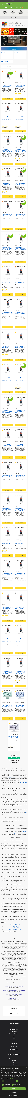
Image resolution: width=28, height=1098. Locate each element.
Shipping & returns (14, 1029)
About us (14, 1036)
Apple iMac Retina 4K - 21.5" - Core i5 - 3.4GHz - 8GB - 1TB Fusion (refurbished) (20, 379)
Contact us (14, 1060)
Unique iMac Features (14, 998)
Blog (14, 1062)
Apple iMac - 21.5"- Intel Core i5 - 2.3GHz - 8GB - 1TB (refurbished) (20, 118)
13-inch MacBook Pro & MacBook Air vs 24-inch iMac (14, 990)
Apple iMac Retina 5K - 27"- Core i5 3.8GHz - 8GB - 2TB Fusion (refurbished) (20, 607)
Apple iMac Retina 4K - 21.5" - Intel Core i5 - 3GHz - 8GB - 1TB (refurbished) (20, 216)
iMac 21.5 (19, 40)
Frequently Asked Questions (14, 1058)
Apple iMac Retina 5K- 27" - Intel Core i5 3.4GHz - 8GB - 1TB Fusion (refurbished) (7, 542)
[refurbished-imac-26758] (7, 564)
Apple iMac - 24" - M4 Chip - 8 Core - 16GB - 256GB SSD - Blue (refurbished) (20, 705)
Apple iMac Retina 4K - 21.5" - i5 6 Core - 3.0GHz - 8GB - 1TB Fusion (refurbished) (7, 607)
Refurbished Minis (15, 927)
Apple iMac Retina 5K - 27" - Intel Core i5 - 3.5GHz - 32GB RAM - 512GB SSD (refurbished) (7, 641)
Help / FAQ (7, 934)
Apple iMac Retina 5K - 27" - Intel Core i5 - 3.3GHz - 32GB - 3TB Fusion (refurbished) (7, 444)
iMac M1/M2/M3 (4, 61)
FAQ (14, 1027)
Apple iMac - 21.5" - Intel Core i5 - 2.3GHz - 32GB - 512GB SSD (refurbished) (7, 412)
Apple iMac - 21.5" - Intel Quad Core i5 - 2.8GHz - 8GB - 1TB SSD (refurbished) (7, 151)
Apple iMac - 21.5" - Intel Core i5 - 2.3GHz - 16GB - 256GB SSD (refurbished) (7, 249)
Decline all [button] (14, 1092)
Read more (11, 1078)
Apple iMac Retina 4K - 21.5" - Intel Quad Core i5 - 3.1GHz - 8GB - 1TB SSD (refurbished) (20, 183)
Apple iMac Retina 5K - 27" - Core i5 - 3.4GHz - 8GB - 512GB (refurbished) (20, 640)
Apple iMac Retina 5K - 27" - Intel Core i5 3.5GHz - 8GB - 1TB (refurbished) (20, 444)
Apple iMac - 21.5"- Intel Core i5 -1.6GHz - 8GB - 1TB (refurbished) (7, 85)
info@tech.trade (14, 1049)
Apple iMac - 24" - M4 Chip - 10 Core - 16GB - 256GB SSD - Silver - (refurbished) (13, 738)
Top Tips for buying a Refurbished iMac (18, 878)
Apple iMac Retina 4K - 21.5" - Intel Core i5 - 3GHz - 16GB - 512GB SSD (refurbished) (20, 281)
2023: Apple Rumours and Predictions (14, 994)
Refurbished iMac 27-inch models (15, 777)
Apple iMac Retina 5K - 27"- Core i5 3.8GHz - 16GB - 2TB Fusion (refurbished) (20, 542)
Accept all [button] (14, 1088)
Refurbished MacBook (5, 881)
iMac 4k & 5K (4, 57)
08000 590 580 (6, 7)
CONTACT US (11, 7)
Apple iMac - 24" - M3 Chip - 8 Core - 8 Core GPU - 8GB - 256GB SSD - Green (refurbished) (7, 705)
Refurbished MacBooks (15, 924)
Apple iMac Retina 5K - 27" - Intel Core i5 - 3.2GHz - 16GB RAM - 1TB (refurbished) (7, 575)
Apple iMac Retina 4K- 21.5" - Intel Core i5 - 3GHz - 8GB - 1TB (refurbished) (7, 281)
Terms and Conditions (14, 1033)
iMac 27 (7, 41)
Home (10, 25)
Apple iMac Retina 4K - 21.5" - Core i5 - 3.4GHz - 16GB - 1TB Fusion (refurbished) (20, 477)
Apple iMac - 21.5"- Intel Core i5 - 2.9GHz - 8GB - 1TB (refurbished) (20, 85)
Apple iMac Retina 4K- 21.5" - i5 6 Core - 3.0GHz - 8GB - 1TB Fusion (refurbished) (7, 314)
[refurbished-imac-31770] (7, 466)
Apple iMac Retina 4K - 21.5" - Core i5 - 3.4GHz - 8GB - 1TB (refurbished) (20, 248)
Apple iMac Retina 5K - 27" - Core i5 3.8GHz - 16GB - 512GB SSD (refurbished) (20, 510)
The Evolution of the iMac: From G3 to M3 (14, 986)
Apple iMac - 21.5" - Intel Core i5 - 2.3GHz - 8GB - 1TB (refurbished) (20, 150)
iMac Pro (16, 57)
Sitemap (14, 1038)
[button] (20, 94)
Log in (16, 0)
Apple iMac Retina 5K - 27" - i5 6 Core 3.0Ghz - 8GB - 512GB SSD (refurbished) (20, 673)
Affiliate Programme (14, 1064)
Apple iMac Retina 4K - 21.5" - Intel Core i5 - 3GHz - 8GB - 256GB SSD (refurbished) (7, 216)
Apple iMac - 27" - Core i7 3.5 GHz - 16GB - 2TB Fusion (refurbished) (20, 346)
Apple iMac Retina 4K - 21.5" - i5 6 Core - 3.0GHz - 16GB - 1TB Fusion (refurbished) (20, 575)
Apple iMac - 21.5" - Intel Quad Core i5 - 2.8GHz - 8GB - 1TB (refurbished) (6, 183)
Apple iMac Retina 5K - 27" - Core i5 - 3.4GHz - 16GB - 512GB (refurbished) (7, 673)
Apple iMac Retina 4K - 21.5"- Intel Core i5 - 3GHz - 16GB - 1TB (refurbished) (7, 346)
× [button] (26, 1067)
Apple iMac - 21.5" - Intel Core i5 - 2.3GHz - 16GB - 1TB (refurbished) (20, 314)
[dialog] (14, 1082)
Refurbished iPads (15, 926)
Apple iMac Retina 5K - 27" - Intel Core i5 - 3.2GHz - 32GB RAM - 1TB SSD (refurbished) (7, 477)
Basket (17, 7)
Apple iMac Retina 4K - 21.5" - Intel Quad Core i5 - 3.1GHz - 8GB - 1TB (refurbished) (7, 118)
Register (12, 0)
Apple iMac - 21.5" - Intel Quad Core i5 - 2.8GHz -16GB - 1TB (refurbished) (6, 379)
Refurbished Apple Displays (15, 929)
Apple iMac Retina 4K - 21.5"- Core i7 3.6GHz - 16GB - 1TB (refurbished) (7, 510)
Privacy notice (14, 1031)
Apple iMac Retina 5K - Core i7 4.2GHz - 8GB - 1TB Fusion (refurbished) (20, 412)
